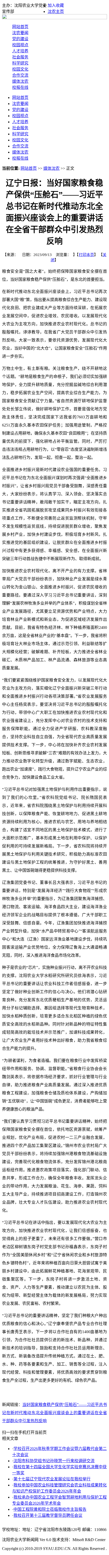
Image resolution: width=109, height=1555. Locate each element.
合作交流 (20, 75)
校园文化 (20, 69)
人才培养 (20, 51)
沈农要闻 (20, 33)
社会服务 (20, 57)
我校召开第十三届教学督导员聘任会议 (47, 1515)
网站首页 (20, 27)
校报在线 (20, 87)
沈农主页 (56, 11)
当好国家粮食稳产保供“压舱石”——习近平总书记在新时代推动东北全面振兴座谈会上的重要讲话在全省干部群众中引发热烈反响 (54, 1412)
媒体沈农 (20, 81)
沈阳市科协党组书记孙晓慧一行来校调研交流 (54, 1461)
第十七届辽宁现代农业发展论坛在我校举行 (51, 1479)
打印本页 (86, 255)
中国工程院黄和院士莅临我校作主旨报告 (49, 1509)
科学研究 (20, 63)
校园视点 (20, 45)
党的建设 (20, 39)
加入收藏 (56, 5)
